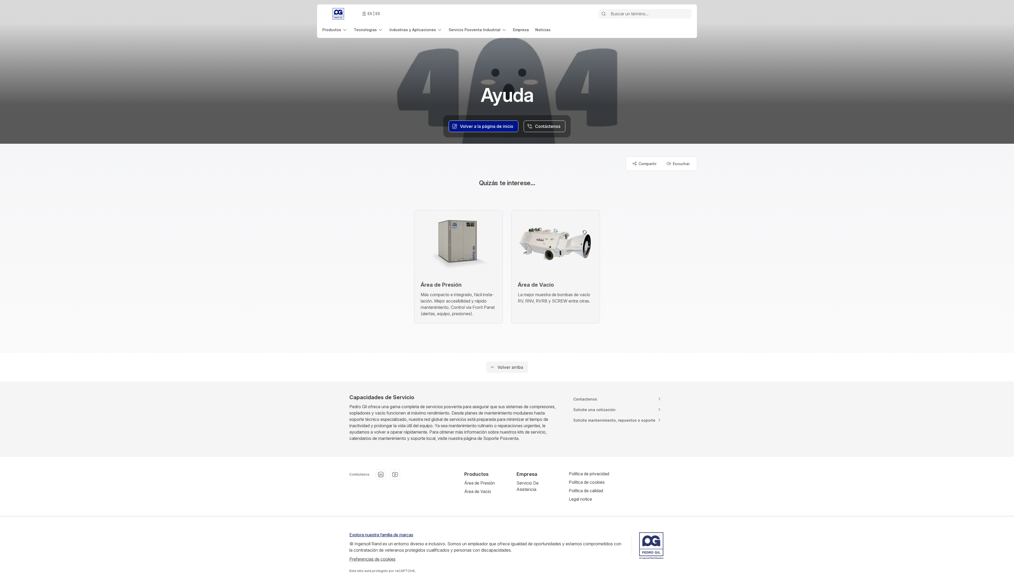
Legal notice (580, 499)
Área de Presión (479, 483)
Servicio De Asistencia (528, 486)
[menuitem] (335, 29)
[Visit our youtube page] (395, 474)
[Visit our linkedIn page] (381, 474)
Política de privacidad (589, 473)
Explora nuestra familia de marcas (381, 534)
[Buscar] (603, 13)
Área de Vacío (477, 491)
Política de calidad (586, 490)
